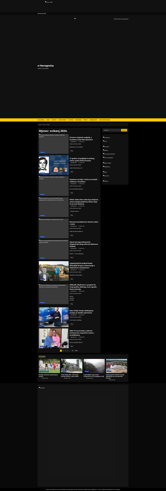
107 (72, 350)
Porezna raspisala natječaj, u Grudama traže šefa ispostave (54, 144)
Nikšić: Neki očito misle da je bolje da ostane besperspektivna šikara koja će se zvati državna (54, 207)
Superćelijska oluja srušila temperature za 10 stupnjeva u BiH (94, 375)
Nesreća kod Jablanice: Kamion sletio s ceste (54, 228)
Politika (70, 120)
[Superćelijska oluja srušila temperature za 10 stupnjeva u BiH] (94, 366)
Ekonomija (78, 120)
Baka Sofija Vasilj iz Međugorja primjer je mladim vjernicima (54, 317)
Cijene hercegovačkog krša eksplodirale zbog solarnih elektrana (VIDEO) (54, 249)
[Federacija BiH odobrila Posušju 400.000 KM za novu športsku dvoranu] (116, 366)
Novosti (54, 120)
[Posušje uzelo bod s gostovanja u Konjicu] (49, 366)
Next (76, 350)
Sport (48, 120)
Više (72, 151)
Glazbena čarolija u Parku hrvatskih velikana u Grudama (54, 186)
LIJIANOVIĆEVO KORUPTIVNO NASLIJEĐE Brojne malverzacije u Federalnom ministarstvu (54, 271)
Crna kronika (62, 120)
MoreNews (110, 489)
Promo (85, 120)
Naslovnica (41, 120)
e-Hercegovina (46, 65)
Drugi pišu (42, 152)
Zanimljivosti (93, 120)
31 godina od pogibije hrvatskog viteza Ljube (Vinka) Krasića (54, 165)
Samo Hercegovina (104, 120)
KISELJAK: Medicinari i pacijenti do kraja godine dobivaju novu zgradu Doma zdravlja (54, 294)
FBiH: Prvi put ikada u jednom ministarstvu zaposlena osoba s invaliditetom (54, 338)
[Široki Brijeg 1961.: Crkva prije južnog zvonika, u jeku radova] (71, 366)
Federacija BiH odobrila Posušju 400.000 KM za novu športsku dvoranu (115, 376)
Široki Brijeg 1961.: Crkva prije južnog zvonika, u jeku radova (70, 375)
